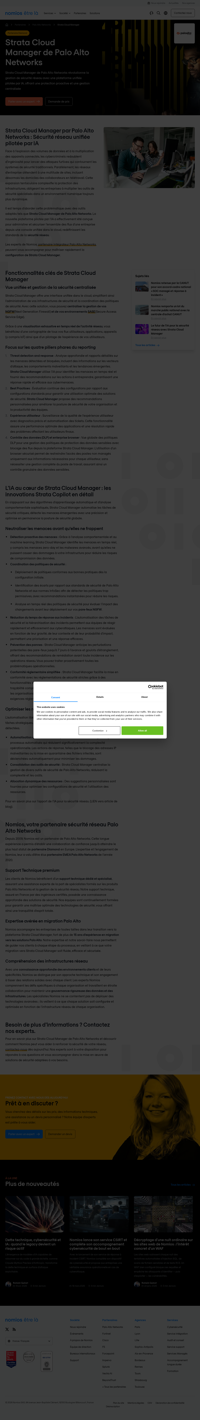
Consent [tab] (55, 697)
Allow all (142, 730)
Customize (97, 730)
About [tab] (144, 697)
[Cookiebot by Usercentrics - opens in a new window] (150, 687)
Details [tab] (100, 697)
